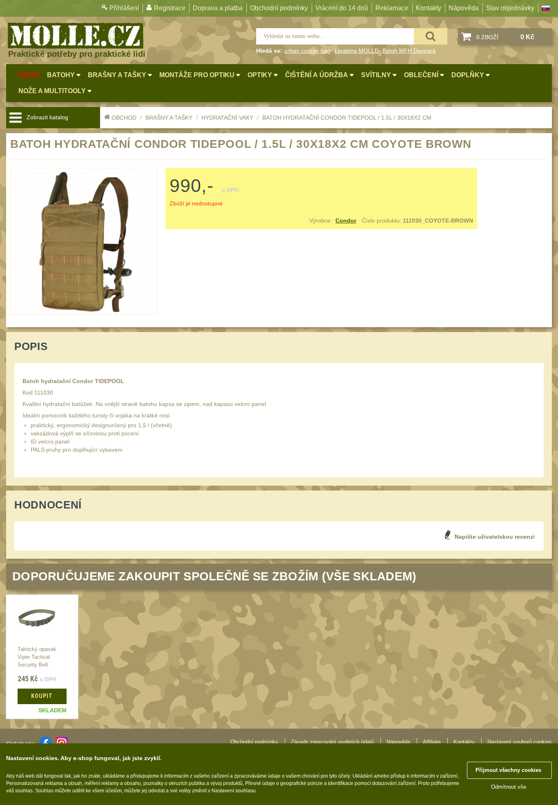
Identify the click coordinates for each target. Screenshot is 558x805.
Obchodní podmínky (279, 7)
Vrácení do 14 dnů (341, 7)
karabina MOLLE (356, 50)
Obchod (124, 117)
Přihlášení (124, 7)
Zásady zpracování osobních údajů (332, 742)
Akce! (29, 74)
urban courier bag (307, 50)
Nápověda (464, 7)
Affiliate (432, 742)
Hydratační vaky (227, 117)
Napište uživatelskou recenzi (495, 536)
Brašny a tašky (168, 117)
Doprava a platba (218, 7)
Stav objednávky (510, 7)
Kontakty (428, 7)
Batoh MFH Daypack (409, 50)
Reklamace (391, 7)
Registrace (169, 7)
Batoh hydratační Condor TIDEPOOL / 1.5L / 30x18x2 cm (346, 117)
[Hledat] (430, 36)
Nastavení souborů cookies (519, 742)
